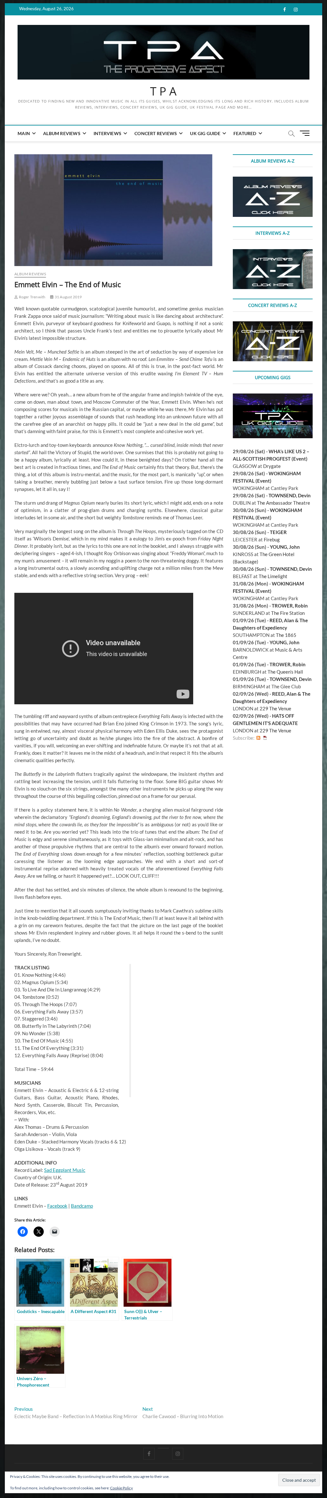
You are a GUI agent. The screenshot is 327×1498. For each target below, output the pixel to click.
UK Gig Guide (205, 133)
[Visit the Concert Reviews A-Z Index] (273, 325)
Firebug (272, 539)
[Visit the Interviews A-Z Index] (273, 253)
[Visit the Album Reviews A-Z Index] (273, 180)
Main (24, 133)
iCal (265, 738)
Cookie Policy (121, 1488)
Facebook (57, 1206)
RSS (258, 738)
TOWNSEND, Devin (290, 495)
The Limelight (273, 576)
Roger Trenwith (31, 296)
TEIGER (278, 532)
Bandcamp (82, 1206)
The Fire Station (288, 613)
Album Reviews (61, 133)
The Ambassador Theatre (283, 503)
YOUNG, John (285, 547)
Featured (244, 133)
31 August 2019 (68, 296)
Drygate (272, 466)
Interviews (107, 133)
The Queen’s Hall (285, 672)
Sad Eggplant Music (64, 1170)
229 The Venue (275, 708)
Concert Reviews (155, 133)
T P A (163, 91)
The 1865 (286, 635)
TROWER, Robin (290, 605)
